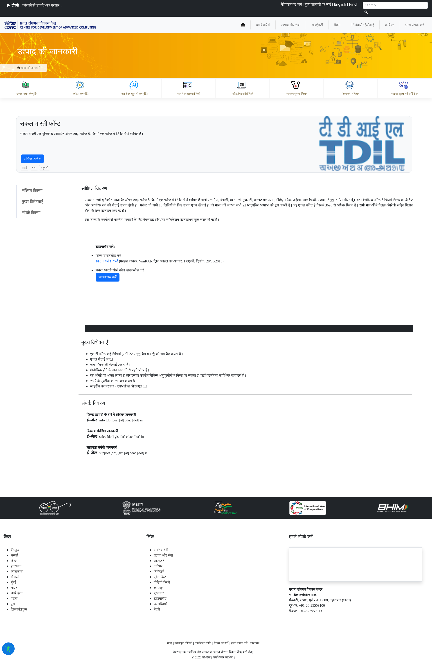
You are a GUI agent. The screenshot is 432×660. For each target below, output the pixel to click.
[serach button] (366, 12)
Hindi (353, 4)
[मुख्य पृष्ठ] (243, 24)
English (340, 4)
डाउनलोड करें (107, 261)
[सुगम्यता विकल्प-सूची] (8, 649)
